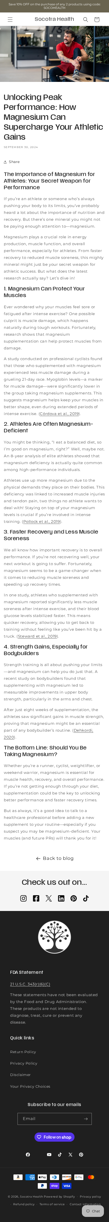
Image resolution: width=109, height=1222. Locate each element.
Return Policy (23, 1052)
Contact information (85, 1204)
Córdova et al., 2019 (59, 413)
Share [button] (14, 161)
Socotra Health (31, 1196)
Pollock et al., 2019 (41, 521)
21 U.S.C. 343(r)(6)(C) (30, 984)
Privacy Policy (23, 1063)
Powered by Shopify (59, 1196)
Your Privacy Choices (30, 1086)
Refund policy (23, 1204)
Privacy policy (90, 1196)
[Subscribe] (86, 1119)
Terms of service (52, 1204)
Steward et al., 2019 (37, 636)
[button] (10, 19)
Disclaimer (20, 1074)
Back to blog (58, 858)
